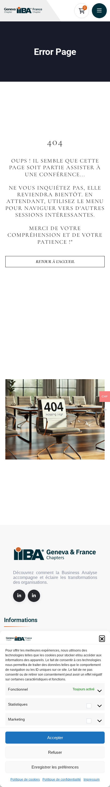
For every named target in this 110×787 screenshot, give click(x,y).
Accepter (55, 737)
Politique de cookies (25, 779)
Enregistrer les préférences (55, 767)
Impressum (92, 779)
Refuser (55, 752)
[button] (102, 638)
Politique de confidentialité (61, 779)
